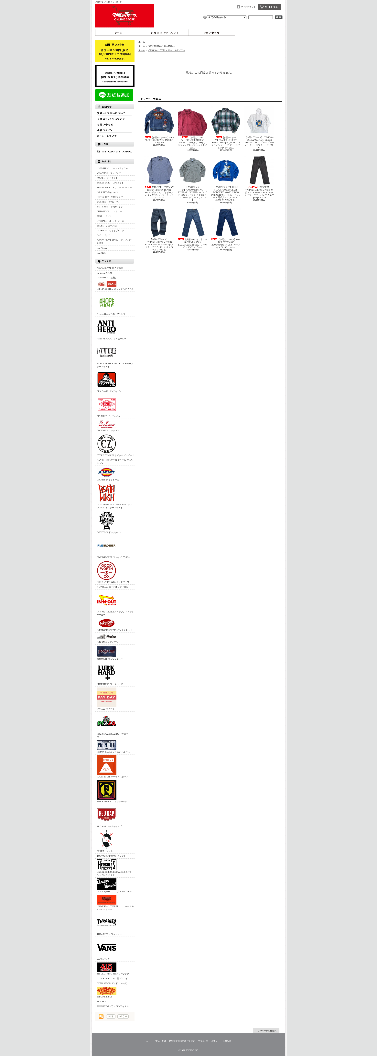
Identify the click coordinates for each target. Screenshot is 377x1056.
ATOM (123, 1016)
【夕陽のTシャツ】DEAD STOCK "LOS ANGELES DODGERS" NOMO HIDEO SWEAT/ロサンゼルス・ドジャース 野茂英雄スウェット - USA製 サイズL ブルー (226, 193)
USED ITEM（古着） (107, 277)
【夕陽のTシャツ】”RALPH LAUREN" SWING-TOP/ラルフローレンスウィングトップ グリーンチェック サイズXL (225, 142)
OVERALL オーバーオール (110, 221)
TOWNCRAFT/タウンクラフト (111, 856)
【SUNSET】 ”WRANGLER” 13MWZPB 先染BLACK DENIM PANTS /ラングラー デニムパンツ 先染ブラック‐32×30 (259, 192)
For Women (102, 248)
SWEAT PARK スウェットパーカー (114, 187)
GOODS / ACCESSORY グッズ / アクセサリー (115, 241)
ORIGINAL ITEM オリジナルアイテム (115, 289)
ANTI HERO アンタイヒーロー (111, 338)
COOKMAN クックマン (108, 430)
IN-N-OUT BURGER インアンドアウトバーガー (115, 613)
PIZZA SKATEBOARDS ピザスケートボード (115, 735)
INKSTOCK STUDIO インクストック (114, 630)
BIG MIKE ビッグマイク (108, 416)
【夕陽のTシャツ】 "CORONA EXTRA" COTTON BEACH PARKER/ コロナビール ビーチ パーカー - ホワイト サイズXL (259, 142)
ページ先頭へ (266, 1030)
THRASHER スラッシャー (109, 934)
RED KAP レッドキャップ (109, 826)
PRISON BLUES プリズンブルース (113, 752)
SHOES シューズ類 (107, 226)
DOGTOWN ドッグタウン (109, 532)
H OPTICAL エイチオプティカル (112, 587)
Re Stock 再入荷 (104, 273)
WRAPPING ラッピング (109, 173)
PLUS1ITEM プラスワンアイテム (113, 1006)
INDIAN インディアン (107, 642)
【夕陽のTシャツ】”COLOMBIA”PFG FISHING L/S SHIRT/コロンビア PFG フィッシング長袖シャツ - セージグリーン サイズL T (192, 193)
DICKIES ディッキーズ (108, 479)
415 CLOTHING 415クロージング (113, 974)
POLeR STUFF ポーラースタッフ (112, 777)
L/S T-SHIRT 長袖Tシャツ (110, 197)
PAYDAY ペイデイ (105, 709)
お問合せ (211, 32)
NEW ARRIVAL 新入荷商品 (110, 268)
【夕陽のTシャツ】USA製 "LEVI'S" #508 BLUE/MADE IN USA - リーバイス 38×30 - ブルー (226, 243)
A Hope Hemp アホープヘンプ (111, 314)
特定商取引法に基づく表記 (182, 1041)
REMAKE (101, 1001)
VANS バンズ (103, 959)
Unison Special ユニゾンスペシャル (114, 891)
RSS (110, 1016)
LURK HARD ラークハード (110, 684)
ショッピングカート (269, 7)
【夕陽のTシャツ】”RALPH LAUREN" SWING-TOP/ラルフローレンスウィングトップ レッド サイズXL (192, 142)
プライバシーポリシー (209, 1041)
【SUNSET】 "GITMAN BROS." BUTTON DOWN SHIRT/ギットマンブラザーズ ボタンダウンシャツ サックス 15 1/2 (159, 192)
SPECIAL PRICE (104, 997)
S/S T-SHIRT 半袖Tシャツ (110, 206)
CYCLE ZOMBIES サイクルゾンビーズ (115, 455)
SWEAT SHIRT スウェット (110, 183)
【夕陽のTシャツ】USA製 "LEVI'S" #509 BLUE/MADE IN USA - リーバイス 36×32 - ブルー (192, 243)
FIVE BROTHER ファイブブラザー (113, 557)
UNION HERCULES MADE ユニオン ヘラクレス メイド (114, 873)
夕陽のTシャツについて (165, 32)
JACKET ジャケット (108, 178)
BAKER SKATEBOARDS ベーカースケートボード (115, 365)
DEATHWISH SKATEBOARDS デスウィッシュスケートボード (114, 506)
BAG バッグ (103, 235)
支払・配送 (160, 1041)
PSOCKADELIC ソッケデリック (112, 801)
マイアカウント (248, 7)
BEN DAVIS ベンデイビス (109, 391)
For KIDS (101, 253)
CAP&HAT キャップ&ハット (111, 230)
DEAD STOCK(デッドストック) (112, 983)
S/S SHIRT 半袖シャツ (108, 202)
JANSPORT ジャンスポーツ (110, 659)
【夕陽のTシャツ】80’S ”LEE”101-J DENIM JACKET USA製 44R (159, 140)
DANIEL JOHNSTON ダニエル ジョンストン (115, 461)
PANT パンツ (104, 216)
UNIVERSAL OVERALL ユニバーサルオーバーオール (115, 907)
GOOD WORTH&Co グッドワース (113, 582)
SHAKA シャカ (105, 851)
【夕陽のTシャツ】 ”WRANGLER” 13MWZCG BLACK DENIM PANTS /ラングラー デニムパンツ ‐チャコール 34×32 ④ (159, 244)
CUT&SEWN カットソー (109, 211)
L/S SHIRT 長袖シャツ (107, 192)
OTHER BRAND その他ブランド (112, 978)
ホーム (118, 32)
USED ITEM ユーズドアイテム (112, 168)
